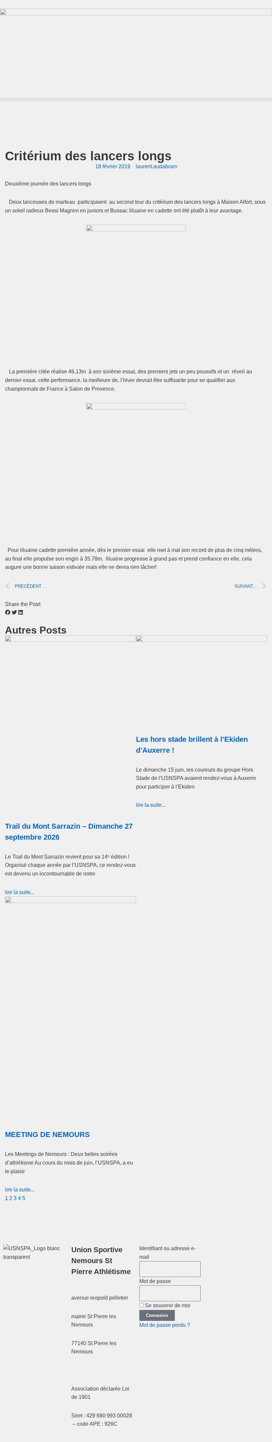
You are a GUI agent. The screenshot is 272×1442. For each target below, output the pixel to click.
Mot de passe (155, 1281)
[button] (136, 99)
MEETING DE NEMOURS (47, 1134)
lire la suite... (19, 892)
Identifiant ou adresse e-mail (167, 1253)
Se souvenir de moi (167, 1305)
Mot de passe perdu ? (164, 1325)
